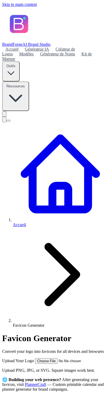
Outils (10, 66)
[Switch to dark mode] (4, 114)
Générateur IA (37, 49)
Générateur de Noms (57, 54)
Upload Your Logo (18, 360)
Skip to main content (19, 4)
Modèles (26, 54)
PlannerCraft (35, 384)
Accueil (11, 49)
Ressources (15, 86)
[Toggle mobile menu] (8, 120)
